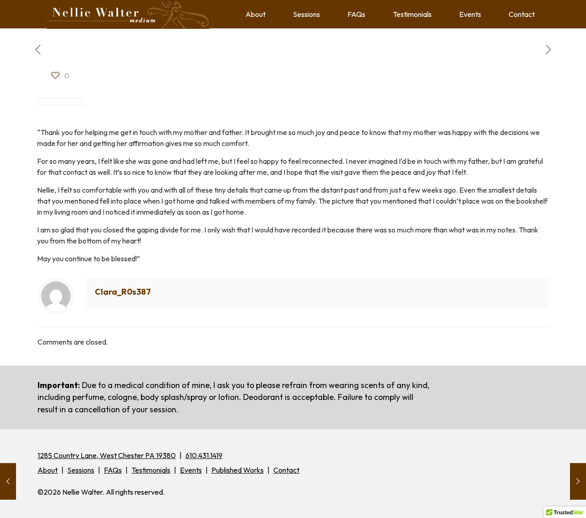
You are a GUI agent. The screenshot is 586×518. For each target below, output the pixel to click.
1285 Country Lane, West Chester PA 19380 (107, 455)
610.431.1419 (203, 455)
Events (191, 470)
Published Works (238, 470)
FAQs (113, 470)
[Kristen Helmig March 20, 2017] (8, 481)
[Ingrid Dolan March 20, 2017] (578, 481)
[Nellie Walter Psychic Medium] (128, 14)
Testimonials (150, 470)
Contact (286, 470)
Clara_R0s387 (123, 291)
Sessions (80, 470)
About (48, 470)
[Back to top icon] (542, 499)
